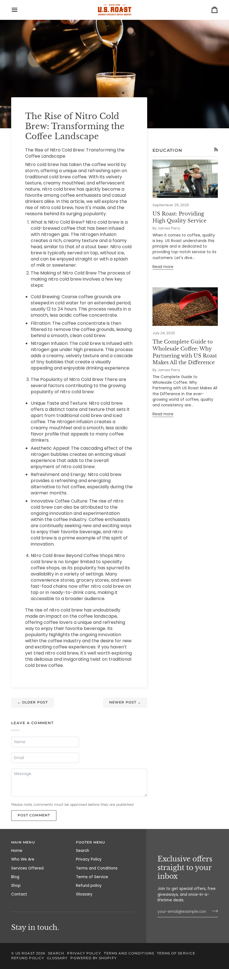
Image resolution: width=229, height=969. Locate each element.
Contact (19, 894)
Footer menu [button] (90, 842)
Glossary (84, 894)
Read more (162, 266)
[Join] (213, 910)
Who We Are (22, 859)
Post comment (34, 815)
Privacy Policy (89, 859)
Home (16, 850)
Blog (15, 877)
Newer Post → (125, 702)
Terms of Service (92, 877)
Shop (16, 885)
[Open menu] (19, 10)
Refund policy (89, 885)
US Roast (25, 953)
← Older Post (32, 702)
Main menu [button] (23, 842)
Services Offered (27, 868)
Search (82, 850)
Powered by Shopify (93, 958)
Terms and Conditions (97, 868)
